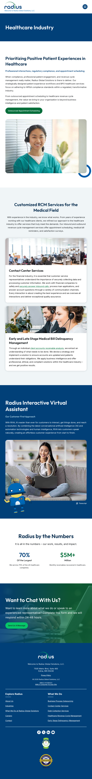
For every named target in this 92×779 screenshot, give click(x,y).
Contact (8, 720)
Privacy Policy (46, 675)
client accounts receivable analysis (47, 348)
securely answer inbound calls (34, 286)
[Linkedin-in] (48, 732)
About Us (9, 701)
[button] (85, 6)
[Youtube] (53, 732)
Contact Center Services (58, 706)
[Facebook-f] (39, 732)
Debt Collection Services (58, 711)
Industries (9, 706)
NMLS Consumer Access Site (46, 684)
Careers (8, 716)
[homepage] (46, 655)
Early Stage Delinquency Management (64, 720)
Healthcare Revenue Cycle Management (64, 716)
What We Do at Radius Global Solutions (22, 711)
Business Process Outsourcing (60, 701)
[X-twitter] (43, 732)
